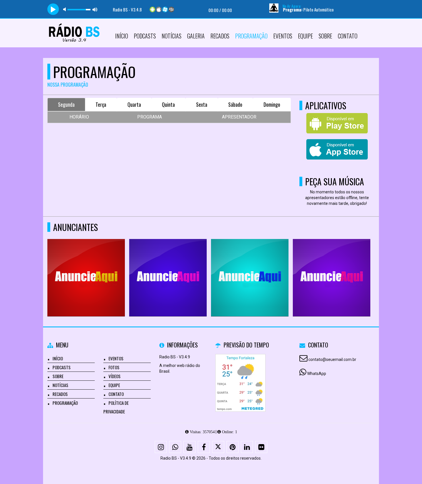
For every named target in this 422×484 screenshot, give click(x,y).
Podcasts (145, 36)
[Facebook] (204, 447)
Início (121, 36)
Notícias (171, 36)
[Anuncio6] (104, 267)
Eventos (282, 36)
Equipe (305, 36)
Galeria (196, 36)
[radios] (349, 267)
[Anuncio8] (267, 267)
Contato (347, 36)
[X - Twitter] (218, 447)
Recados (219, 36)
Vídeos (115, 376)
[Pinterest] (233, 447)
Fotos (114, 367)
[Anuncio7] (186, 267)
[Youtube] (189, 447)
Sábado (235, 104)
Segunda (66, 104)
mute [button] (65, 9)
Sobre (325, 36)
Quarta (134, 104)
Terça (101, 104)
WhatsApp (316, 373)
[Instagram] (161, 447)
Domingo (272, 104)
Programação (251, 36)
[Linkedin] (247, 447)
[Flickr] (261, 447)
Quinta (168, 104)
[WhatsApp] (175, 447)
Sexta (201, 104)
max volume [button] (95, 9)
